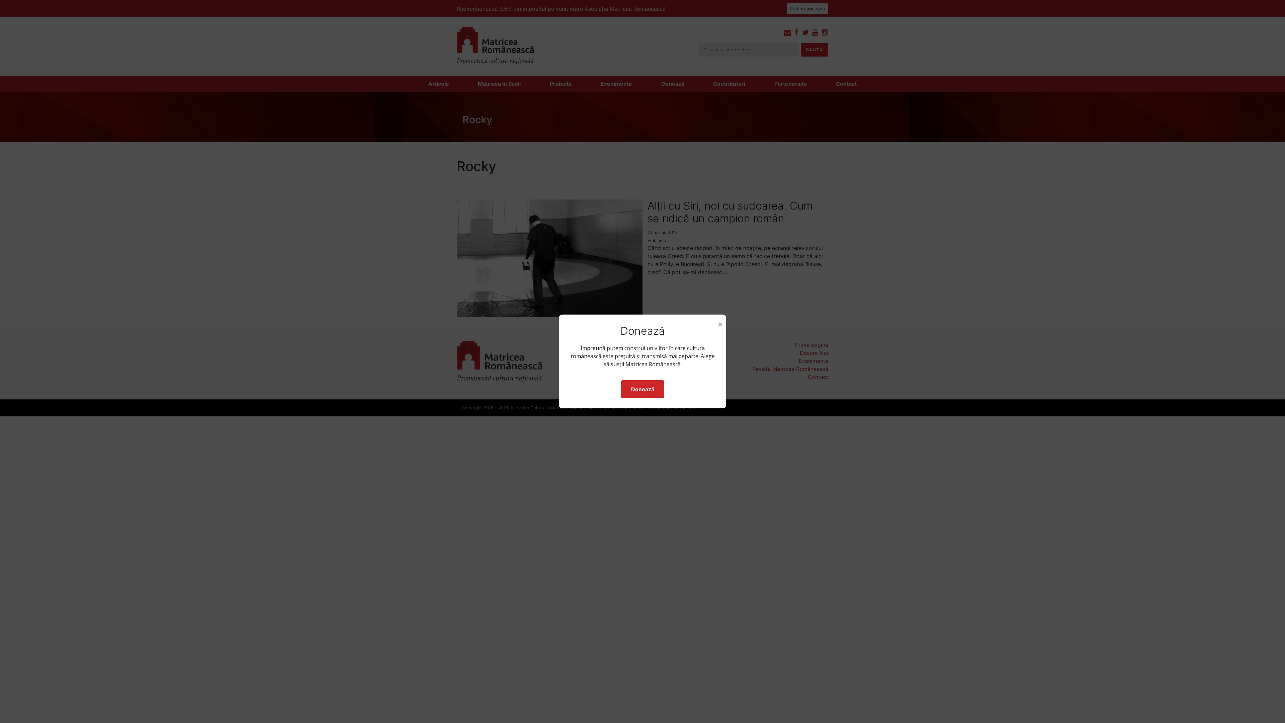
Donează (642, 389)
